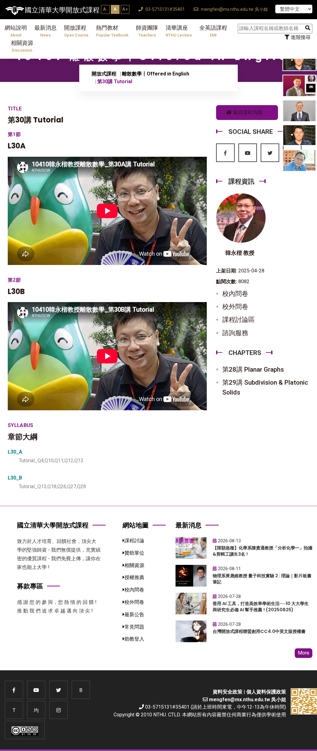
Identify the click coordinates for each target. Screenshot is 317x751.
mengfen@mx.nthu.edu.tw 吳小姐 (234, 9)
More (303, 653)
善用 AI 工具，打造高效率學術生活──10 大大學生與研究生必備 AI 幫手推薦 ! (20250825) (261, 606)
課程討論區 (238, 319)
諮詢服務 (235, 333)
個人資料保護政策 (266, 692)
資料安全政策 (227, 692)
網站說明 (16, 31)
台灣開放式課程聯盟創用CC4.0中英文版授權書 (259, 631)
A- (105, 9)
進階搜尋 (299, 37)
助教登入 (134, 639)
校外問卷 (235, 306)
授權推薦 (134, 577)
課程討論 (134, 541)
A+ (125, 9)
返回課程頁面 (247, 112)
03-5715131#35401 (164, 9)
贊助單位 (134, 553)
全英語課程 (213, 31)
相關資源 (22, 46)
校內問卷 (235, 293)
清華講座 (179, 31)
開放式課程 (104, 74)
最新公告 (134, 614)
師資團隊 (147, 31)
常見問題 (134, 627)
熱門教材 (112, 31)
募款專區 (30, 586)
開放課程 (76, 31)
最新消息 (45, 31)
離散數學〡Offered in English (155, 74)
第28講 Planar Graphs (253, 369)
